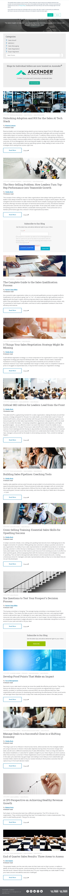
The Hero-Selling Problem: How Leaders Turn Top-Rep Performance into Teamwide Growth (33, 186)
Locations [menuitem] (11, 889)
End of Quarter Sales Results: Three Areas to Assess (33, 856)
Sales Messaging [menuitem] (13, 46)
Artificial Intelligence (16, 115)
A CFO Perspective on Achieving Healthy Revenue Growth (33, 801)
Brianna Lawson (10, 125)
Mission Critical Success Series (31, 730)
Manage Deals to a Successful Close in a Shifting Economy (31, 735)
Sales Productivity (39, 115)
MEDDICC (12, 279)
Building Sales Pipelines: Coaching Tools (27, 474)
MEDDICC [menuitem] (11, 43)
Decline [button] (57, 15)
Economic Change (15, 673)
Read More (12, 150)
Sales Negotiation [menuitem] (14, 49)
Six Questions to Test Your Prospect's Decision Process (30, 600)
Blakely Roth (9, 807)
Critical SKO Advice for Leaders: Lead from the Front (34, 405)
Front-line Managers (16, 471)
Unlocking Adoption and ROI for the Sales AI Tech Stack (33, 120)
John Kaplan (9, 861)
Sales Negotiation (15, 341)
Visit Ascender (34, 83)
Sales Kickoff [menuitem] (12, 40)
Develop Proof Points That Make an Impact (28, 676)
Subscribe (36, 644)
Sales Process (28, 115)
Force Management (11, 681)
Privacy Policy (22, 5)
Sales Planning (28, 471)
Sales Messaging (15, 526)
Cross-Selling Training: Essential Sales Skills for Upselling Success (31, 531)
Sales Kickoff (14, 401)
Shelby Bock (9, 192)
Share (25, 150)
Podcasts (25, 673)
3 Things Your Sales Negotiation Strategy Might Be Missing (33, 346)
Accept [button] (50, 15)
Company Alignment (16, 181)
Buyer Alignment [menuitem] (13, 52)
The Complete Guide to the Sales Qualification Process (30, 284)
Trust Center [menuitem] (5, 889)
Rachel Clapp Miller (11, 290)
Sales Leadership (24, 401)
